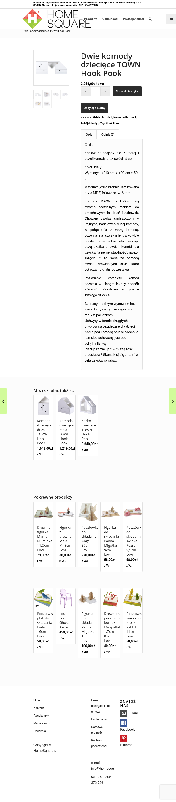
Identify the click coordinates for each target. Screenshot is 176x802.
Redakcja (39, 731)
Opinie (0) (107, 134)
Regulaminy (41, 715)
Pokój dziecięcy (90, 123)
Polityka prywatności (99, 743)
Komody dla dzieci (124, 117)
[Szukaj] (150, 19)
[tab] (89, 134)
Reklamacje (99, 719)
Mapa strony (41, 723)
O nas (37, 700)
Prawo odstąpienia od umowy (100, 706)
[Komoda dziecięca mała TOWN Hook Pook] (172, 401)
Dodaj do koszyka (127, 91)
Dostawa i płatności (97, 730)
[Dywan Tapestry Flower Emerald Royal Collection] (3, 401)
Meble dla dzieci (102, 117)
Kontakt (38, 707)
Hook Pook (112, 123)
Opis (89, 134)
